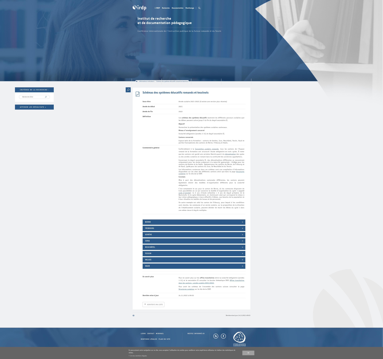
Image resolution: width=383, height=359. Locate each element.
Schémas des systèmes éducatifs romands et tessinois (172, 81)
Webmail (160, 333)
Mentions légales (149, 339)
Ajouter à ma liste (155, 304)
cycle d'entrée (184, 193)
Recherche (166, 8)
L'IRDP (157, 8)
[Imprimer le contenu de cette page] (133, 315)
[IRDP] (139, 7)
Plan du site (164, 339)
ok (248, 353)
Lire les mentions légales (138, 356)
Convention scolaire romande (207, 149)
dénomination (230, 154)
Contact (150, 333)
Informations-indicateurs (146, 81)
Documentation (177, 8)
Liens (143, 333)
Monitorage (190, 8)
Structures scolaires (186, 289)
